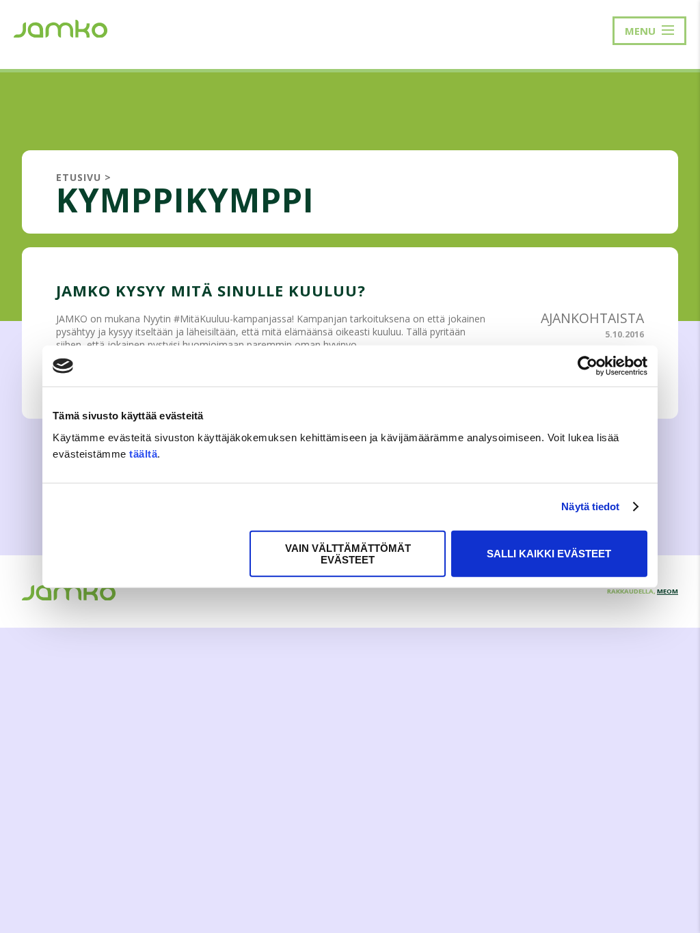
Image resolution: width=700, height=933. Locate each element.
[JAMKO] (60, 27)
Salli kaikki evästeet (549, 553)
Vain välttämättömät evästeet (348, 553)
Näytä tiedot (590, 506)
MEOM (667, 591)
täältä (143, 453)
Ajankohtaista (592, 318)
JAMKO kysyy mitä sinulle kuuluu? (211, 290)
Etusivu (78, 177)
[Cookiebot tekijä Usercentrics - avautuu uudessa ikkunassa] (587, 366)
